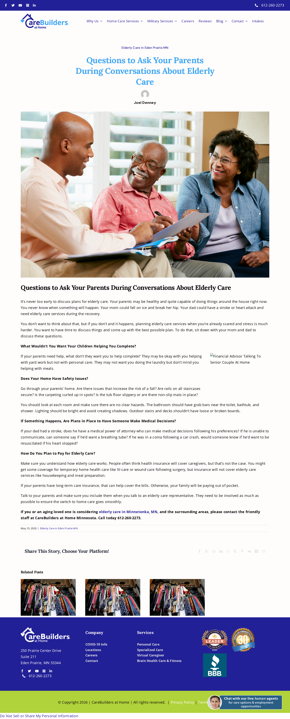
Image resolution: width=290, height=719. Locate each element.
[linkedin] (34, 5)
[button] (244, 692)
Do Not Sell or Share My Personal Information (39, 715)
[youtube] (20, 5)
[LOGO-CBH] (44, 15)
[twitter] (13, 5)
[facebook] (5, 5)
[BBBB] (215, 655)
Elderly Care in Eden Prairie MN (145, 48)
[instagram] (27, 5)
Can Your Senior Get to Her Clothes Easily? (44, 587)
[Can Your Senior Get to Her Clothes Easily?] (48, 597)
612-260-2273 (272, 5)
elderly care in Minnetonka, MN (128, 511)
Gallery (52, 587)
